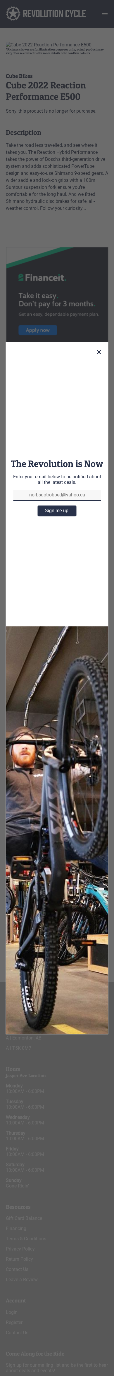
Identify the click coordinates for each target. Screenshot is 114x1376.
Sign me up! (57, 510)
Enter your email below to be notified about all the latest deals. (57, 479)
